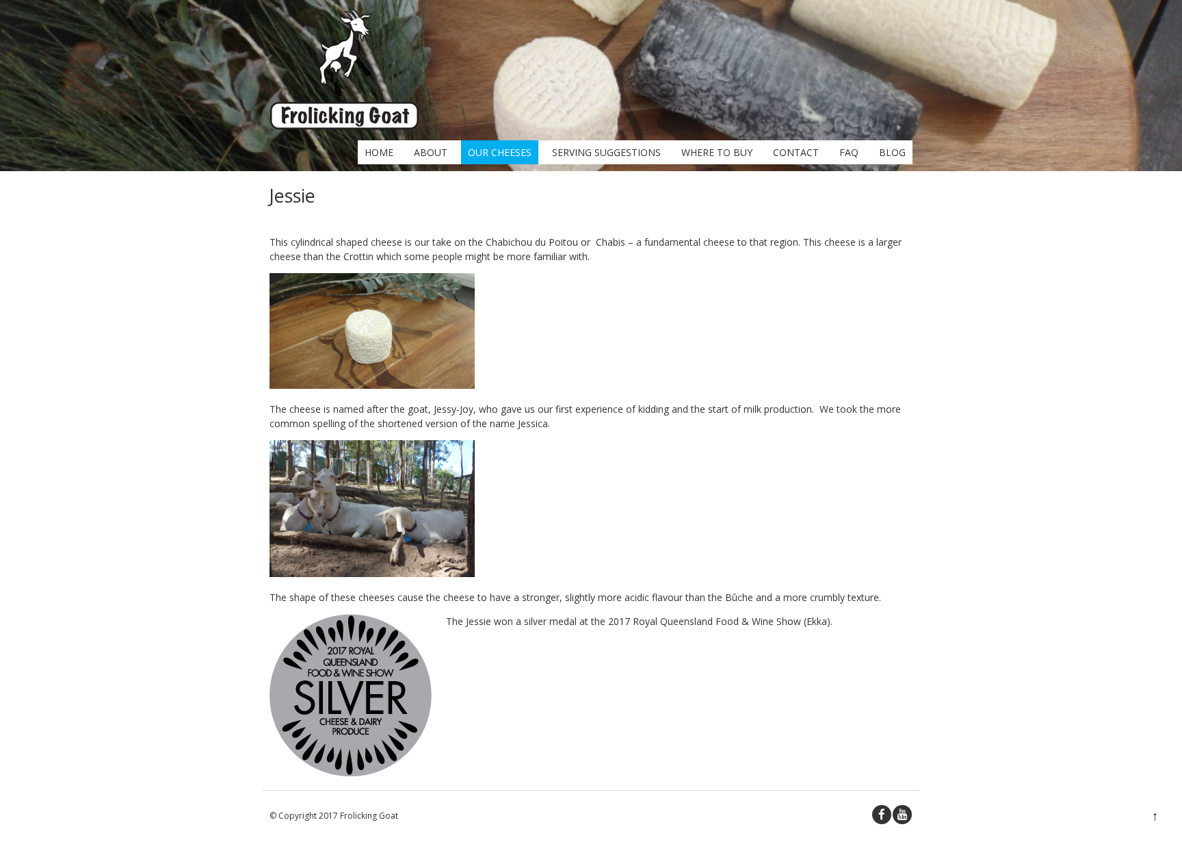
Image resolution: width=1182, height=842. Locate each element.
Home (379, 152)
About (430, 152)
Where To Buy (716, 152)
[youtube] (902, 814)
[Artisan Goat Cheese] (344, 126)
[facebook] (881, 814)
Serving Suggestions (606, 152)
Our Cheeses (499, 152)
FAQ (848, 152)
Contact (796, 152)
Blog (892, 152)
